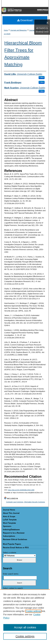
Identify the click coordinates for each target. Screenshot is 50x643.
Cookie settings (33, 611)
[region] (25, 616)
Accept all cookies (25, 627)
